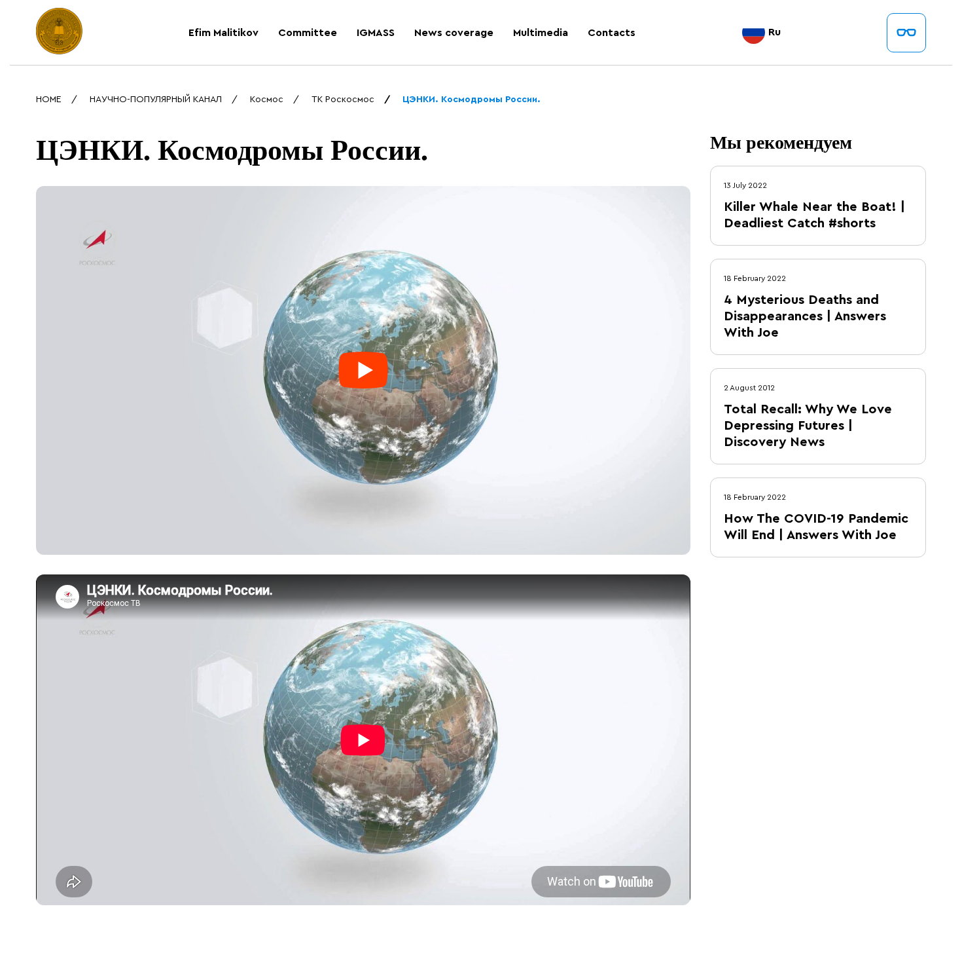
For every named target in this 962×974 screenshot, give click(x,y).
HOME (49, 99)
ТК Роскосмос (343, 99)
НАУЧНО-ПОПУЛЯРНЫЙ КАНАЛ (156, 99)
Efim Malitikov (223, 33)
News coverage (453, 33)
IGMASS (376, 33)
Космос (266, 99)
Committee (307, 33)
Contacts (611, 33)
